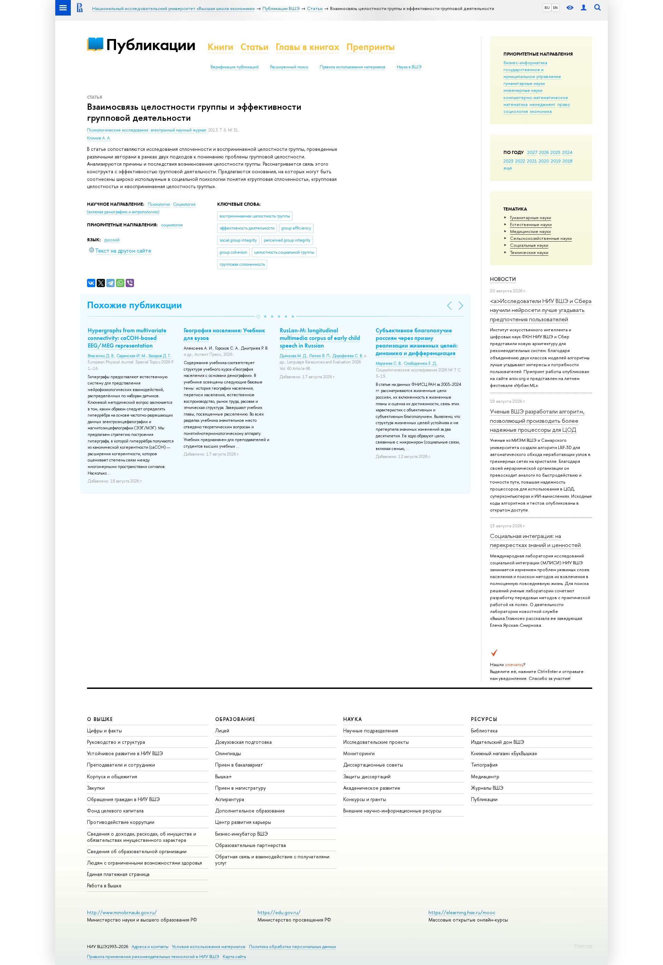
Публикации (150, 44)
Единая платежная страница (118, 874)
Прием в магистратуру (240, 787)
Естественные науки (531, 224)
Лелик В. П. (319, 356)
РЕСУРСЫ (484, 719)
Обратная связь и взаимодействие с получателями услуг (272, 859)
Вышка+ (223, 776)
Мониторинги (359, 753)
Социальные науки (529, 245)
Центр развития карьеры (243, 822)
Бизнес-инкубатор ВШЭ (241, 833)
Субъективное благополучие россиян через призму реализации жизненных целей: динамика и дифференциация (417, 341)
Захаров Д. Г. (159, 356)
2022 (520, 161)
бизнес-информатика (525, 62)
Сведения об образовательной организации (136, 851)
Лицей (222, 730)
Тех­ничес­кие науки (529, 252)
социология (515, 111)
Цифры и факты (104, 730)
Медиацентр (485, 776)
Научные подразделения (370, 730)
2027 (532, 152)
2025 (555, 152)
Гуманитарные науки (530, 217)
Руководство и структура (116, 742)
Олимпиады (228, 753)
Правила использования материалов (352, 67)
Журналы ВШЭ (487, 787)
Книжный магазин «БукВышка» (504, 753)
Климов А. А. (99, 138)
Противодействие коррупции (120, 822)
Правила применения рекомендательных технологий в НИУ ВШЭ (153, 956)
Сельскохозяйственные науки (541, 238)
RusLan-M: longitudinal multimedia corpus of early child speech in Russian (320, 337)
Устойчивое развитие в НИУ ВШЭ (125, 753)
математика (515, 104)
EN (555, 7)
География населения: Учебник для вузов (224, 334)
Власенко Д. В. (101, 356)
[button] (258, 316)
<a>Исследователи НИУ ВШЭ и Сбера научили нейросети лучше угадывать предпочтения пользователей (541, 310)
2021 (532, 161)
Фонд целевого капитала (115, 810)
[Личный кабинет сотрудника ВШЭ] (583, 8)
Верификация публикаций (235, 67)
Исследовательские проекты (376, 742)
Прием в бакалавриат (239, 764)
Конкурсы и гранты (364, 799)
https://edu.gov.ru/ (279, 912)
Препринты (370, 47)
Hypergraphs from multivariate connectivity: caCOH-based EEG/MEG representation (127, 337)
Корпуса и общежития (112, 776)
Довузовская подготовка (243, 742)
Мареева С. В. (389, 363)
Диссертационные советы (373, 764)
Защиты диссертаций (367, 776)
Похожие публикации (134, 305)
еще (507, 168)
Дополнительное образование (250, 810)
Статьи (254, 47)
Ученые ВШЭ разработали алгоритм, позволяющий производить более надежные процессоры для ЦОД (537, 420)
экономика (541, 111)
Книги (220, 47)
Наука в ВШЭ (409, 67)
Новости (503, 279)
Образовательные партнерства (250, 845)
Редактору (583, 945)
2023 (508, 161)
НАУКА (352, 719)
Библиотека (484, 730)
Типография (484, 764)
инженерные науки (522, 90)
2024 (567, 152)
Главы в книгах (307, 47)
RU (547, 7)
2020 (544, 161)
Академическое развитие (371, 787)
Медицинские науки (530, 231)
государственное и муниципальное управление (532, 72)
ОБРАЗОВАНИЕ (235, 719)
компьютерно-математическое (535, 97)
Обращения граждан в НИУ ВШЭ (123, 799)
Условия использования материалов (209, 946)
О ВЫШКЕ (100, 719)
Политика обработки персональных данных (292, 946)
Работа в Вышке (104, 885)
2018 (568, 161)
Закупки (96, 787)
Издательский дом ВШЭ (497, 742)
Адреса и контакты (150, 946)
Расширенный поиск (289, 67)
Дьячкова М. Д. (293, 356)
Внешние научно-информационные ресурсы (392, 810)
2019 (556, 161)
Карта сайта (234, 956)
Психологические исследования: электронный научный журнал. (147, 130)
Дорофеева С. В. (348, 356)
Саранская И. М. (131, 356)
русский (111, 240)
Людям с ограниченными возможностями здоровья (144, 862)
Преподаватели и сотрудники (121, 764)
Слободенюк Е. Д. (420, 363)
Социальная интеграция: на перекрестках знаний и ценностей (535, 540)
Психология (159, 204)
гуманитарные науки (524, 83)
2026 (544, 152)
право (563, 104)
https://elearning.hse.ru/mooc (462, 912)
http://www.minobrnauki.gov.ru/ (122, 912)
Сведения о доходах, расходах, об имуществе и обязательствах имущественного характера (141, 836)
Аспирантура (229, 799)
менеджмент (542, 104)
